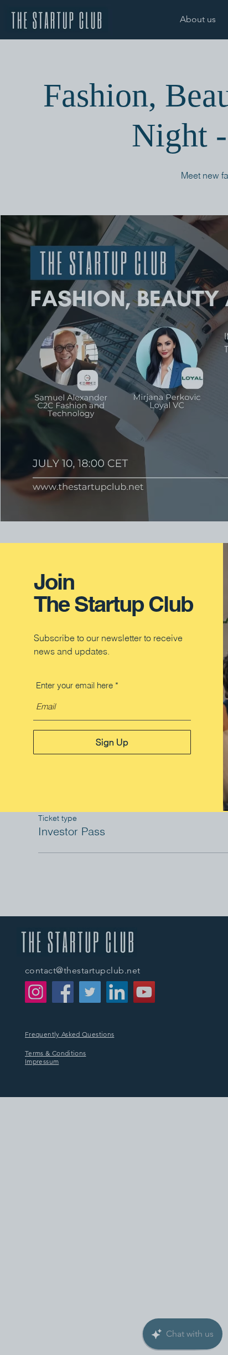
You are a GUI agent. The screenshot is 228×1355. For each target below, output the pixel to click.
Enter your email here (74, 685)
